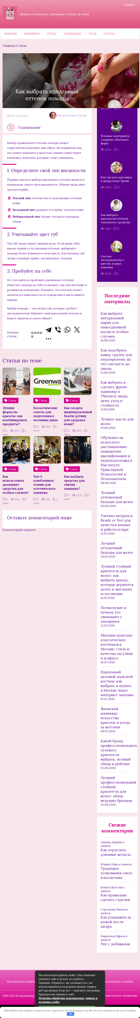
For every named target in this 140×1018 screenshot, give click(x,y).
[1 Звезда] (32, 332)
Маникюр (31, 33)
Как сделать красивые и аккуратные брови (116, 179)
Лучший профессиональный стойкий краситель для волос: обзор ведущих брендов (117, 789)
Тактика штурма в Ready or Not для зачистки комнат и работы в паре (116, 522)
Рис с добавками (115, 944)
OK (70, 1014)
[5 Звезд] (32, 336)
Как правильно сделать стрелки (115, 897)
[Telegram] (48, 329)
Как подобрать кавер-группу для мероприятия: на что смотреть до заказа (116, 359)
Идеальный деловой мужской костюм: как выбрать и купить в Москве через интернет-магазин (117, 683)
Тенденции (72, 33)
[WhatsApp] (67, 329)
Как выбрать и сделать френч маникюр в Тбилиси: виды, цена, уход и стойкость (114, 393)
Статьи (109, 33)
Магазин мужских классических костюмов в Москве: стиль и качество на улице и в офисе (117, 646)
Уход (92, 33)
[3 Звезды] (38, 332)
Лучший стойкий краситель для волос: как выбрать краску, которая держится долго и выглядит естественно (117, 580)
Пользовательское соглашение (118, 995)
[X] (77, 329)
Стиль (51, 33)
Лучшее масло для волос (117, 421)
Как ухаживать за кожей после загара (116, 922)
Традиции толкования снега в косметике (116, 873)
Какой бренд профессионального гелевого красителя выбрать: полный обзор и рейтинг (117, 752)
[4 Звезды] (41, 332)
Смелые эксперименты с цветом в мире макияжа (113, 261)
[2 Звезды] (35, 332)
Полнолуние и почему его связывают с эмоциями (113, 614)
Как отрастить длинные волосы (116, 852)
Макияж (10, 33)
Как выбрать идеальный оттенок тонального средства (115, 218)
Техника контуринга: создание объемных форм (115, 139)
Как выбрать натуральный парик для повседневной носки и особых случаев (115, 324)
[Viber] (58, 329)
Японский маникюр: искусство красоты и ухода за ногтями (115, 717)
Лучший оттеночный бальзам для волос (117, 497)
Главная (129, 4)
